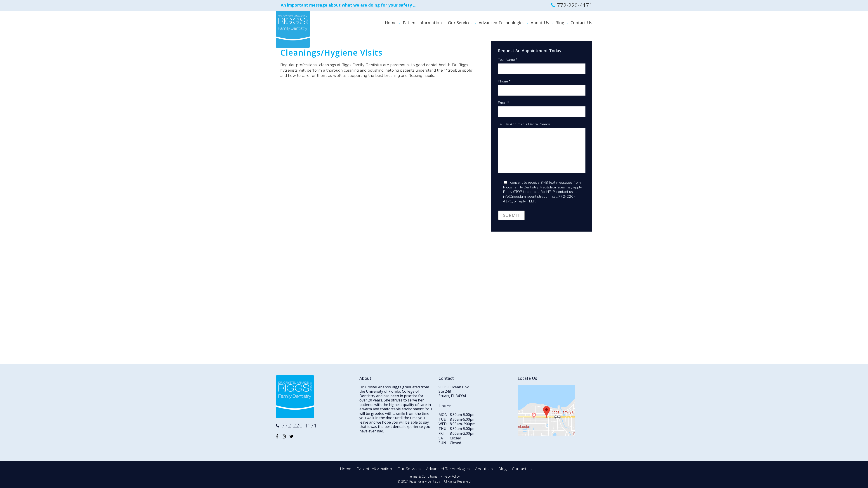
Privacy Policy (450, 476)
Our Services (409, 469)
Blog (502, 469)
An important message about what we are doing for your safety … (348, 5)
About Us (484, 469)
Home (345, 469)
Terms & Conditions (422, 476)
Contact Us (522, 469)
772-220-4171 (574, 5)
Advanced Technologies (448, 469)
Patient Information (374, 469)
